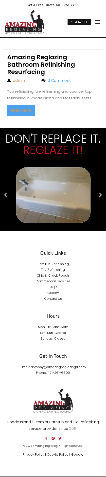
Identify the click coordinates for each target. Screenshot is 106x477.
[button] (98, 22)
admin (24, 80)
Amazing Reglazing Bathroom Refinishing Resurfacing (41, 64)
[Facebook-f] (46, 438)
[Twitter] (60, 438)
